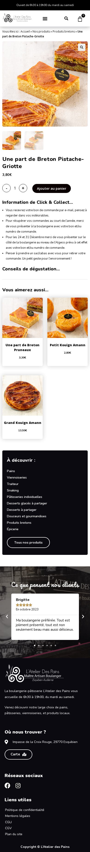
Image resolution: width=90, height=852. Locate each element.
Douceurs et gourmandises (26, 516)
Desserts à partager (21, 510)
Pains (11, 471)
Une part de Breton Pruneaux (22, 347)
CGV (8, 828)
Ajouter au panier (51, 188)
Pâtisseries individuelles (24, 497)
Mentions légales (17, 816)
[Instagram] (18, 785)
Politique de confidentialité (24, 810)
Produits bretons (64, 31)
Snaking (13, 490)
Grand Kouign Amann (22, 422)
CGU (8, 822)
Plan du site (13, 834)
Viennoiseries (17, 477)
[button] (45, 18)
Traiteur (12, 484)
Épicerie (12, 529)
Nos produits (41, 31)
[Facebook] (7, 785)
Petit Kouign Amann (67, 345)
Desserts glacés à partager (27, 503)
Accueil (25, 31)
